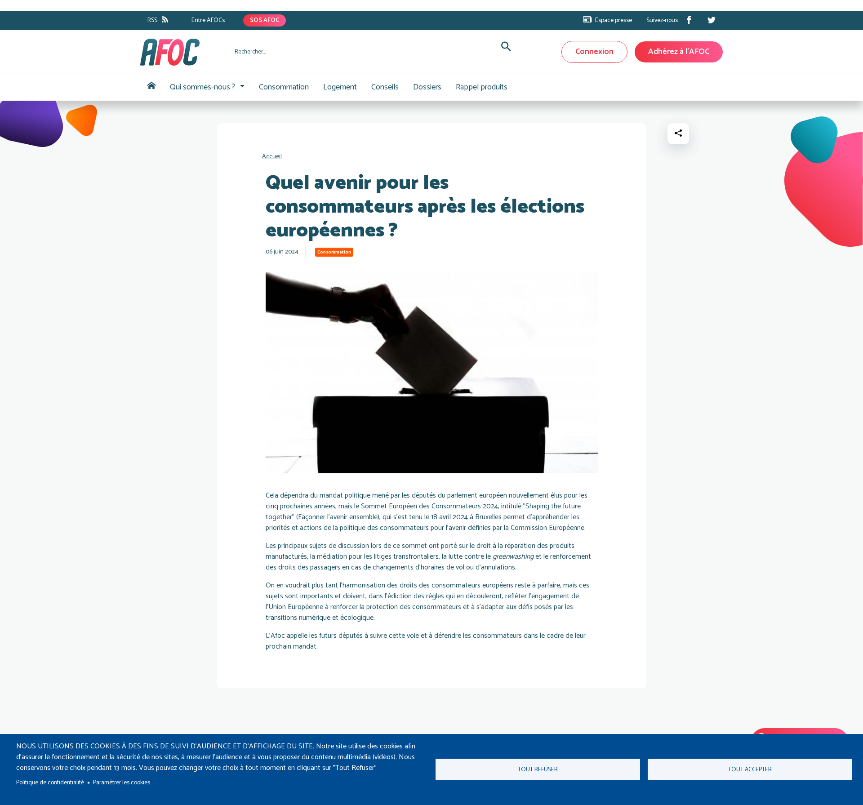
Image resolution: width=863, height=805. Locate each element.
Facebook (689, 19)
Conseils (385, 87)
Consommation (284, 87)
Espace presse (613, 20)
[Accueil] (181, 52)
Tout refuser (538, 769)
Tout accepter (750, 769)
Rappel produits (481, 87)
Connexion (594, 51)
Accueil (151, 87)
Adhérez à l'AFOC (678, 51)
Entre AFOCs (208, 20)
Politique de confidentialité (50, 782)
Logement (340, 87)
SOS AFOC (264, 20)
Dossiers (427, 87)
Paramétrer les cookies (121, 782)
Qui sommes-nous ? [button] (202, 87)
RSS (152, 20)
